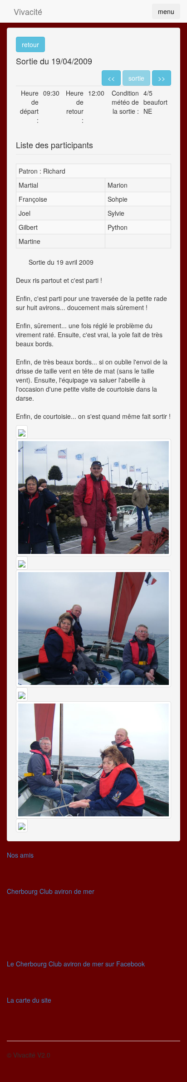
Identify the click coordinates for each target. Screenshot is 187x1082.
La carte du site (29, 999)
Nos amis (20, 854)
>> (161, 77)
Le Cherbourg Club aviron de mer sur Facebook (76, 963)
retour (30, 44)
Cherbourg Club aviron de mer (50, 891)
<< (111, 77)
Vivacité (28, 11)
